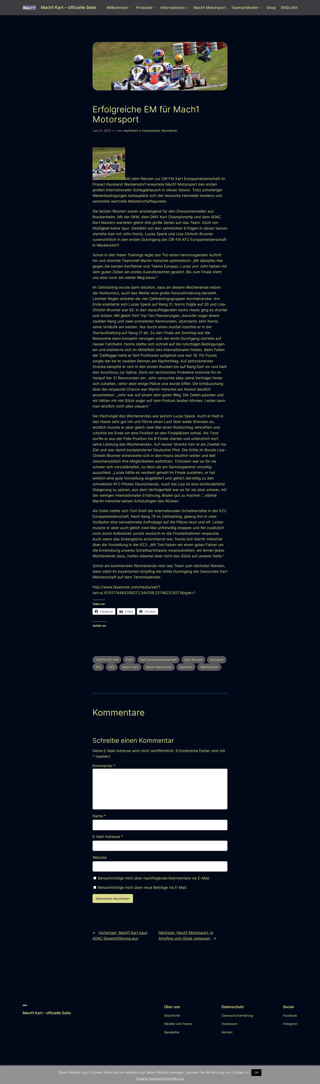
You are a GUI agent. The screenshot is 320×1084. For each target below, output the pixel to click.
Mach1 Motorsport (159, 667)
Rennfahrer (169, 130)
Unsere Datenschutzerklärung (160, 1079)
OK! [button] (256, 1072)
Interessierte (151, 130)
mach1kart (130, 130)
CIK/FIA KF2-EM (107, 659)
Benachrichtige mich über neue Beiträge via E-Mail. (142, 887)
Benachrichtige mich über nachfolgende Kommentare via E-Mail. (154, 878)
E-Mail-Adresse (108, 836)
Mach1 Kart (130, 667)
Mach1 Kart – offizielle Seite (68, 7)
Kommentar (104, 766)
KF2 (98, 667)
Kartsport (216, 659)
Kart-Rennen (193, 659)
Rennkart (186, 667)
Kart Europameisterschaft (158, 659)
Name (99, 816)
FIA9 (129, 659)
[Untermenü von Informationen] (187, 8)
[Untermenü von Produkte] (154, 8)
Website (100, 857)
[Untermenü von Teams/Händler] (260, 8)
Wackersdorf (209, 667)
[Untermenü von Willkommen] (130, 8)
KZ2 (112, 667)
